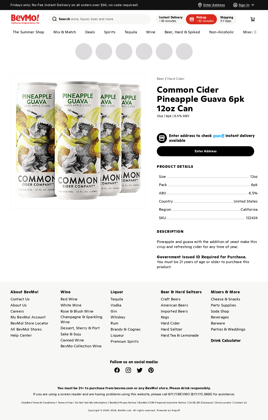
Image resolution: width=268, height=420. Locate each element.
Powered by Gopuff (168, 410)
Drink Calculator (226, 340)
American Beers (174, 305)
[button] (243, 5)
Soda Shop (220, 311)
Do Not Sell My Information (90, 402)
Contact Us (20, 299)
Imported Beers (174, 311)
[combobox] (99, 19)
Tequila (117, 299)
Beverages (220, 317)
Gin (114, 311)
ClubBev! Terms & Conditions (38, 402)
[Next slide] (255, 32)
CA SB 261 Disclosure (200, 402)
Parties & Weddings (228, 329)
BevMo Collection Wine (81, 346)
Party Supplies (223, 305)
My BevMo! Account (28, 317)
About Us (18, 305)
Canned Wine (72, 340)
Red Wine (69, 299)
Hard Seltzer (172, 329)
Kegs (165, 317)
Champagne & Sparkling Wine (81, 319)
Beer (160, 78)
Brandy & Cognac (125, 329)
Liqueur (117, 335)
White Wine (71, 305)
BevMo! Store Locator (29, 323)
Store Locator (222, 402)
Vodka (116, 305)
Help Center (21, 335)
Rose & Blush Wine (77, 311)
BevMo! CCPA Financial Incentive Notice (161, 402)
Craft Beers (171, 299)
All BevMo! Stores (26, 329)
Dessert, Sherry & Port (80, 328)
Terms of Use (64, 402)
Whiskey (118, 317)
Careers (17, 311)
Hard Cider (175, 78)
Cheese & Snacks (225, 299)
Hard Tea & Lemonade (180, 335)
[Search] (53, 18)
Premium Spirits (124, 341)
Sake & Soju (71, 334)
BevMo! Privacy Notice (122, 402)
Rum (114, 323)
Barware (218, 323)
